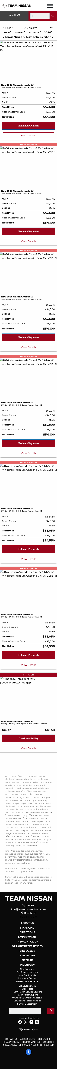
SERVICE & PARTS (27, 981)
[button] (28, 1052)
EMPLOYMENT (27, 937)
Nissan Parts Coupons (27, 994)
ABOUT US (27, 923)
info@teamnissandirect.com (28, 909)
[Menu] (49, 6)
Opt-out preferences (27, 946)
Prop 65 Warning (31, 1041)
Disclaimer (27, 951)
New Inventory (27, 969)
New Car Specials (27, 975)
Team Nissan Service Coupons (27, 991)
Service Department (27, 1003)
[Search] (52, 16)
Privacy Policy (11, 1041)
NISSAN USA (27, 955)
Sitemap (27, 960)
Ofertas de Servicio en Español (27, 997)
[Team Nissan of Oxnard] (17, 5)
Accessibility (27, 1038)
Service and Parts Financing (27, 1000)
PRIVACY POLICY (27, 941)
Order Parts (27, 988)
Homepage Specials (27, 978)
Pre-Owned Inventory (27, 972)
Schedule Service (27, 985)
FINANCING (27, 927)
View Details (28, 135)
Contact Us (11, 1038)
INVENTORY (27, 965)
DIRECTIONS (27, 932)
